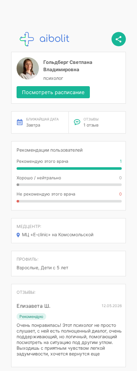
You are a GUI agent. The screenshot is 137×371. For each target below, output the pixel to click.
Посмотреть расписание (53, 92)
